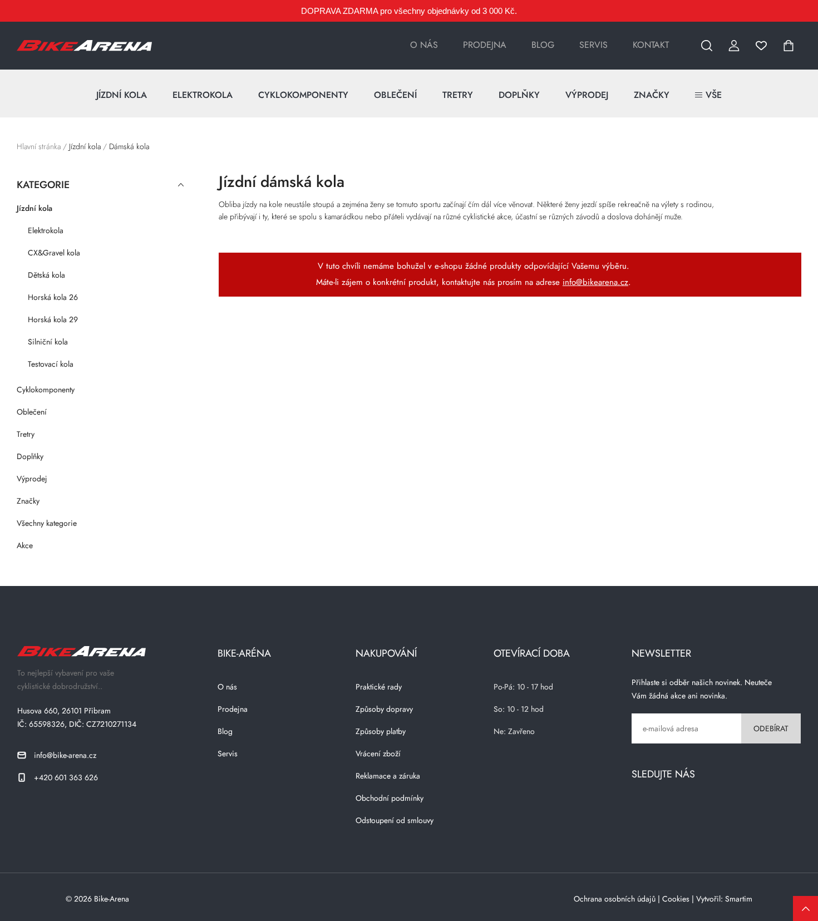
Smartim (738, 898)
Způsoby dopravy (384, 709)
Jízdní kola (121, 94)
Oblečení (395, 94)
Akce (25, 545)
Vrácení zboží (378, 753)
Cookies (675, 898)
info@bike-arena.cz (65, 755)
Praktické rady (379, 686)
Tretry (457, 94)
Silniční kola (48, 341)
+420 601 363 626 (66, 777)
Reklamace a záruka (388, 775)
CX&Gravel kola (54, 252)
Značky (651, 94)
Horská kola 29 (53, 319)
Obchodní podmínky (389, 798)
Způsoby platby (381, 731)
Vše (714, 94)
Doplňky (519, 94)
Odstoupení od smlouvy (394, 820)
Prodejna (484, 45)
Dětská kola (46, 274)
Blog (542, 45)
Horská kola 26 (53, 297)
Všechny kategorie (47, 523)
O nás (424, 45)
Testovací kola (50, 364)
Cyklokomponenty (303, 94)
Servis (593, 45)
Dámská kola (129, 146)
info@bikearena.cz (595, 282)
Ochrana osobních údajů (615, 898)
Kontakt (651, 45)
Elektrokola (203, 94)
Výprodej (586, 94)
